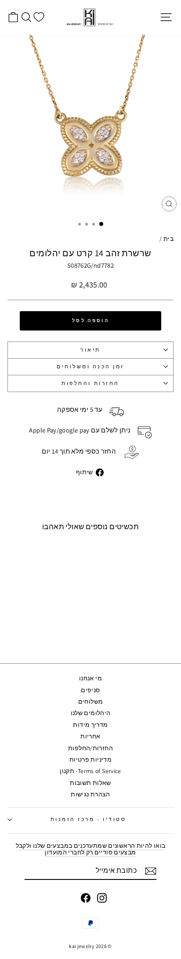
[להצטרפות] (150, 871)
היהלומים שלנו (91, 713)
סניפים (90, 690)
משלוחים (90, 701)
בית (168, 239)
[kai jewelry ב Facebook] (85, 898)
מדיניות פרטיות (90, 759)
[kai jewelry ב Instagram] (102, 898)
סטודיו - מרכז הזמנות (89, 819)
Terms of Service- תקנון (90, 771)
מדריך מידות (90, 725)
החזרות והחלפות (90, 383)
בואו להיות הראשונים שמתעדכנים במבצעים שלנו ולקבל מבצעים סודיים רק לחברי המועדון (91, 849)
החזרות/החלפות (90, 748)
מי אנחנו (90, 678)
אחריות (90, 736)
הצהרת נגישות (90, 794)
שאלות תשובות (90, 783)
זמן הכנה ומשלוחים (90, 366)
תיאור (90, 349)
